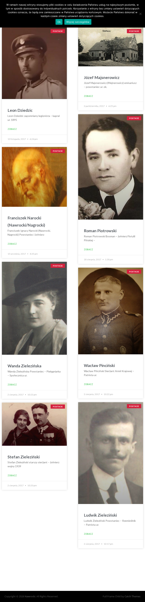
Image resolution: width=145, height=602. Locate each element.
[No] (140, 14)
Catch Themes (132, 596)
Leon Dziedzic (20, 110)
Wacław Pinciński (99, 365)
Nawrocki (30, 596)
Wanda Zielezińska (24, 365)
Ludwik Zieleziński (100, 515)
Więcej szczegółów (77, 21)
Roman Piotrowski (100, 230)
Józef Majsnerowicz (102, 77)
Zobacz (12, 129)
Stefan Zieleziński (24, 456)
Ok (59, 21)
